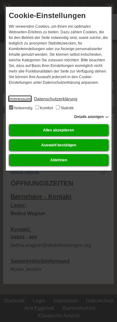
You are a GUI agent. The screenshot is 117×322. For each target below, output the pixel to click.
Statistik (67, 108)
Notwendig (23, 108)
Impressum (20, 98)
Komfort (46, 108)
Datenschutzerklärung (55, 98)
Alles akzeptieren (58, 130)
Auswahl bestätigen (58, 145)
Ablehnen (58, 160)
